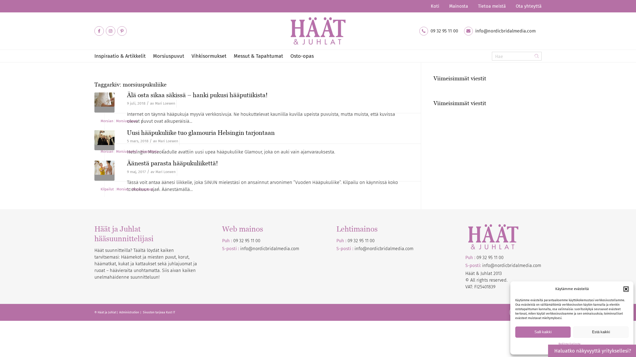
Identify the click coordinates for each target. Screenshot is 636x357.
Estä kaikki (601, 332)
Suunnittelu (149, 151)
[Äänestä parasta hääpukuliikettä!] (104, 171)
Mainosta (458, 6)
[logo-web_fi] (317, 31)
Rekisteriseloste (569, 344)
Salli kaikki (543, 332)
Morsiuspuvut (126, 121)
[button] (626, 289)
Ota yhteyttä (529, 6)
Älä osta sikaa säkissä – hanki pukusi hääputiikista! (197, 95)
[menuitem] (435, 6)
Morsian (107, 121)
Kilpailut (107, 189)
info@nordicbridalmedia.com (505, 31)
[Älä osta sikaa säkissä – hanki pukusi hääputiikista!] (104, 102)
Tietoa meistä (492, 6)
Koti (435, 6)
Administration (129, 312)
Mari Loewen (165, 103)
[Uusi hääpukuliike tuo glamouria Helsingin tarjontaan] (104, 140)
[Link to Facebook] (99, 31)
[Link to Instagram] (110, 31)
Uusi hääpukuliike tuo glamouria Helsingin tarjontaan (201, 132)
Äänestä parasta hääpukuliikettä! (172, 163)
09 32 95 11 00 (444, 31)
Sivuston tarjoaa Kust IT (159, 312)
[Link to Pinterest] (122, 31)
